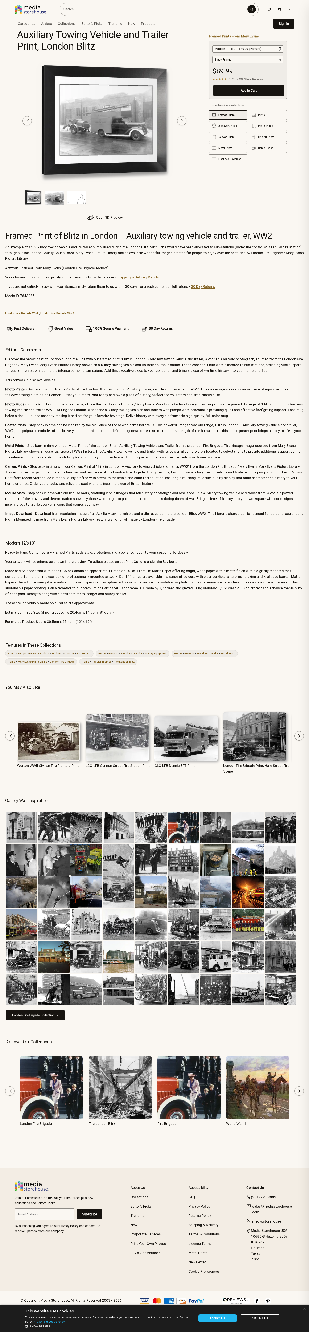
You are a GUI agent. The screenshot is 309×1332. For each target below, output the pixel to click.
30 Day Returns (203, 286)
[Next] (181, 120)
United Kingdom (39, 653)
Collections (67, 23)
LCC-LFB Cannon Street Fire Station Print (118, 765)
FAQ (192, 1197)
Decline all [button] (260, 1318)
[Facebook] (257, 1303)
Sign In (284, 24)
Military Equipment (156, 653)
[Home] (34, 9)
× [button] (304, 1309)
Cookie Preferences (204, 1271)
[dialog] (154, 1318)
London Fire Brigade (62, 661)
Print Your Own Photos (148, 1243)
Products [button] (148, 23)
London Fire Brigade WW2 (57, 313)
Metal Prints (198, 1253)
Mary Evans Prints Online (32, 661)
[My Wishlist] (269, 9)
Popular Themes (101, 661)
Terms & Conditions (204, 1234)
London (69, 653)
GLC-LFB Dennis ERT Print (174, 765)
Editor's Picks (92, 23)
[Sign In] (289, 9)
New (131, 23)
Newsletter (197, 1262)
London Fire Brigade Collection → (35, 1015)
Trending (115, 23)
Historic (113, 653)
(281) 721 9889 (263, 1197)
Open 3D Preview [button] (109, 217)
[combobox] (154, 9)
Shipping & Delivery (203, 1225)
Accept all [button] (218, 1318)
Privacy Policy (199, 1206)
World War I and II (131, 653)
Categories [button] (26, 23)
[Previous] (27, 120)
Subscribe (89, 1214)
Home (11, 653)
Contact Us (255, 1187)
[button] (108, 1326)
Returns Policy (200, 1215)
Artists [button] (46, 23)
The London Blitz (124, 661)
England (57, 653)
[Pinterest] (268, 1303)
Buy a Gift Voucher (145, 1253)
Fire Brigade (84, 653)
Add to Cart (249, 90)
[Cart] (279, 9)
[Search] (251, 9)
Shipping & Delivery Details (138, 277)
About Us (138, 1187)
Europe (22, 653)
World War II (228, 653)
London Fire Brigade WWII (21, 313)
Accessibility (199, 1187)
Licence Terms (200, 1243)
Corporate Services (146, 1234)
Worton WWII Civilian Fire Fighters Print (48, 765)
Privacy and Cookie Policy (49, 1321)
